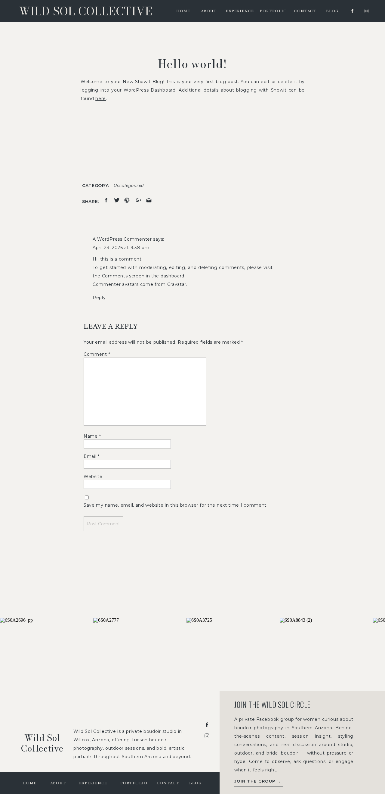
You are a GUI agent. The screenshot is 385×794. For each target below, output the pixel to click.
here (100, 98)
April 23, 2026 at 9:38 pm (121, 247)
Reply (99, 297)
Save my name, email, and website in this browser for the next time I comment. (176, 505)
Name (92, 436)
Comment (97, 354)
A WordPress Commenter (122, 239)
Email (92, 456)
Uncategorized (129, 185)
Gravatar (176, 284)
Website (93, 476)
